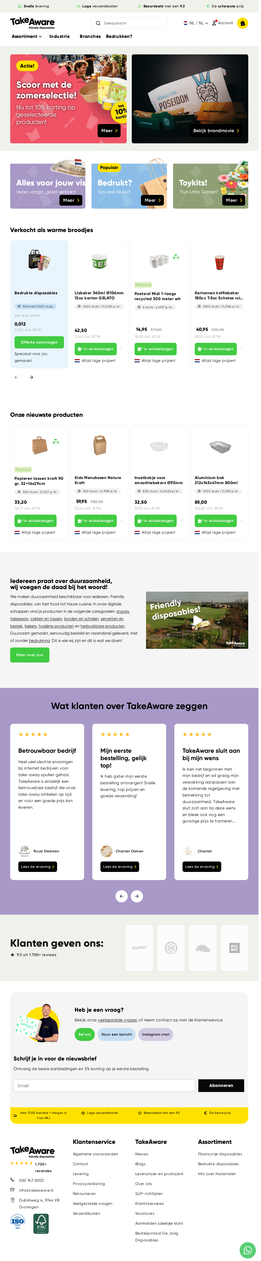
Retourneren (84, 1193)
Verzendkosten (86, 1213)
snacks (122, 611)
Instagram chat (155, 1034)
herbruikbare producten (103, 626)
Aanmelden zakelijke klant (159, 1223)
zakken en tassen (46, 618)
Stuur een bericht (116, 1034)
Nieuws (142, 1154)
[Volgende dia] (31, 378)
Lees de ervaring (35, 867)
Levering (81, 1174)
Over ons (143, 1183)
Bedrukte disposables (218, 1164)
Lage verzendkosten (102, 1113)
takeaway (19, 618)
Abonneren (221, 1085)
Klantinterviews (149, 1203)
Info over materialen (217, 1174)
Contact (80, 1164)
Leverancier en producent (159, 1174)
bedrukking (39, 640)
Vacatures (144, 1213)
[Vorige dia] (16, 378)
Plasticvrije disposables (220, 1154)
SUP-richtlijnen (149, 1193)
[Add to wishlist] (121, 349)
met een (164, 6)
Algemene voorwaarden (95, 1154)
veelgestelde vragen (118, 1020)
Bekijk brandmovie (213, 130)
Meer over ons (29, 655)
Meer (106, 130)
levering (36, 6)
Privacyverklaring (89, 1183)
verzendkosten (100, 6)
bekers (31, 626)
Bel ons (85, 1034)
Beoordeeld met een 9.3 (161, 1113)
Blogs (140, 1164)
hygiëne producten (56, 626)
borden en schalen (81, 618)
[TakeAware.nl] (32, 23)
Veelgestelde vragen (92, 1203)
